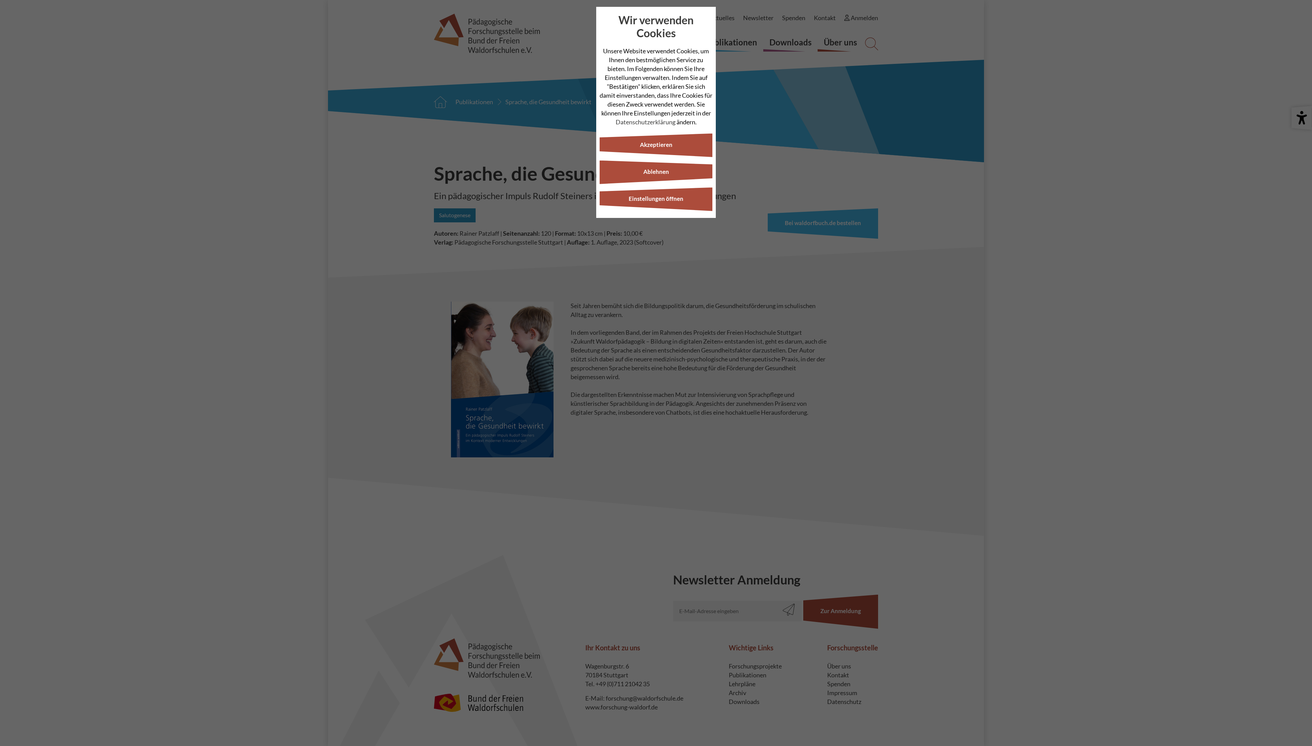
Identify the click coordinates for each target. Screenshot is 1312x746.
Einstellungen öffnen (656, 198)
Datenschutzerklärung (645, 122)
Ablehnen (656, 171)
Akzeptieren (656, 144)
